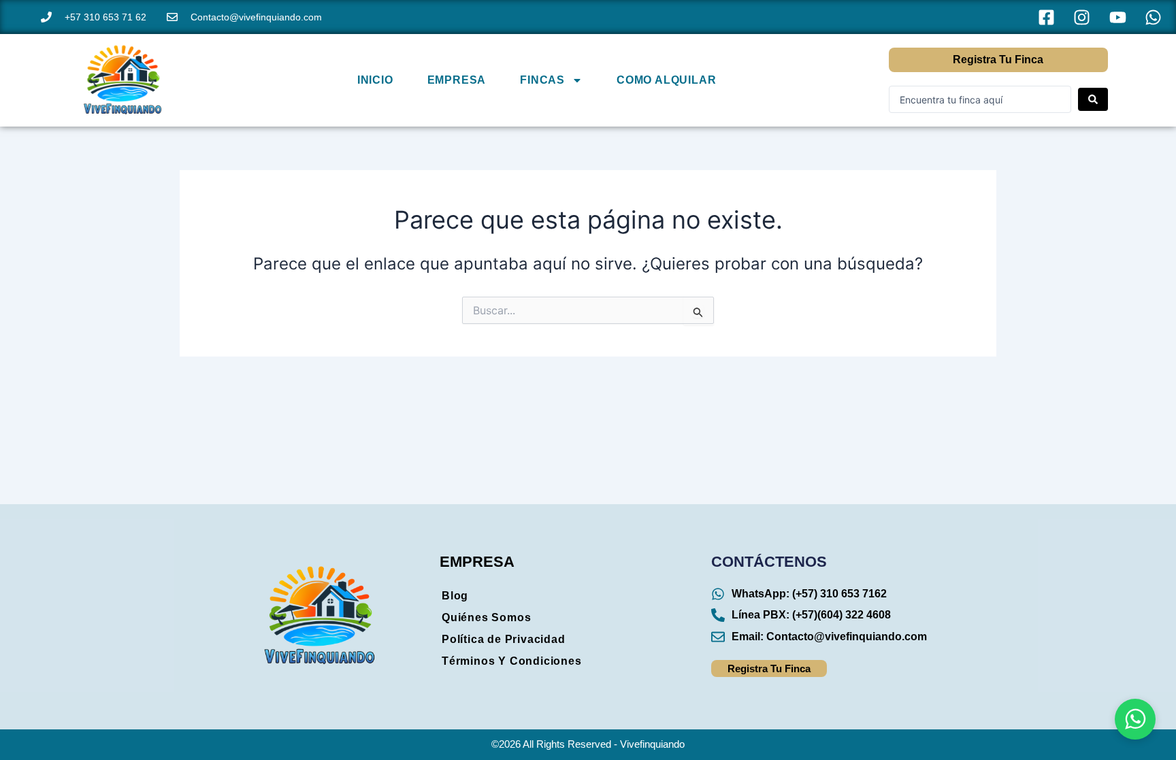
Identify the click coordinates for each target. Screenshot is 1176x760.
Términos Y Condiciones (512, 661)
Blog (455, 595)
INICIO (375, 80)
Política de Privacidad (504, 639)
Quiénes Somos (486, 617)
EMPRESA (457, 80)
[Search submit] (1093, 99)
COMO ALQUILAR (666, 80)
